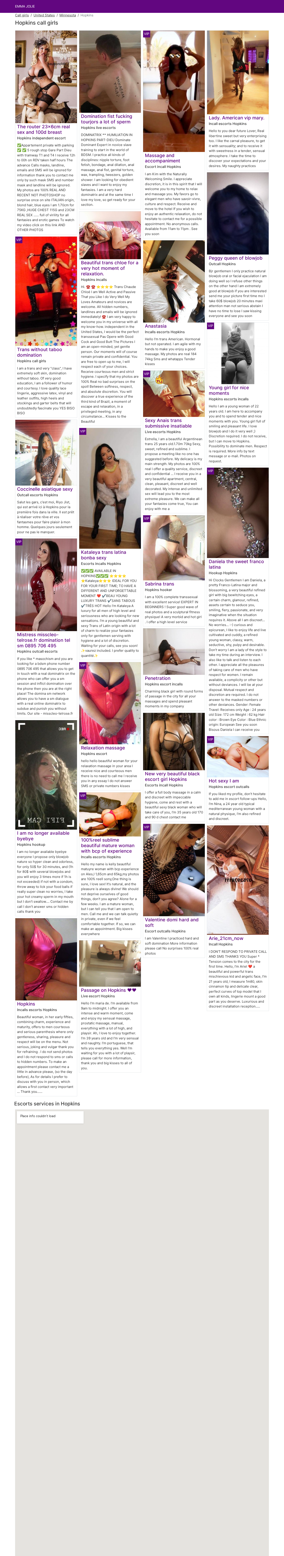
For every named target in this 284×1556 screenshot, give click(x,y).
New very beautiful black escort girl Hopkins (172, 776)
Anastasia (156, 326)
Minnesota (67, 15)
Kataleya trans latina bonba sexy (103, 554)
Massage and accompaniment (162, 158)
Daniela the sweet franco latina (236, 564)
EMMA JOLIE (25, 6)
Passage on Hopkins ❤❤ (108, 990)
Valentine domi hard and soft (172, 922)
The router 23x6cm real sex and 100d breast (43, 129)
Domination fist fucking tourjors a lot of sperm (106, 118)
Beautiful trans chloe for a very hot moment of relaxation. (109, 268)
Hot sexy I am (224, 781)
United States (44, 15)
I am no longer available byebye (43, 835)
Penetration (157, 678)
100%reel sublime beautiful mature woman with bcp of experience (107, 845)
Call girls (22, 15)
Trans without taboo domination (39, 352)
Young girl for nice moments (229, 390)
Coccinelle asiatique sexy (45, 489)
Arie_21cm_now (226, 938)
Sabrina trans (159, 584)
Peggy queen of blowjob (235, 258)
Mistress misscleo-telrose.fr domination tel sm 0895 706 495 (43, 640)
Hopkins (26, 1004)
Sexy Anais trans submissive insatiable (168, 423)
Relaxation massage (103, 748)
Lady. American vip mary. (236, 118)
